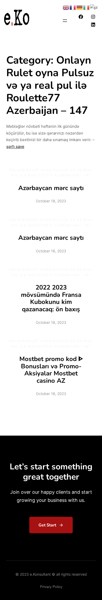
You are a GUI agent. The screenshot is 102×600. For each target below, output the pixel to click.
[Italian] (86, 7)
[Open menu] (65, 21)
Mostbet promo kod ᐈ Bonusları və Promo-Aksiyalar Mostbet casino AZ (51, 370)
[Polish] (94, 7)
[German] (79, 7)
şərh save (15, 146)
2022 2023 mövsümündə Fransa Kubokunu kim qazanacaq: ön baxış (51, 298)
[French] (73, 7)
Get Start (47, 525)
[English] (66, 7)
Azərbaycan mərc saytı (51, 188)
